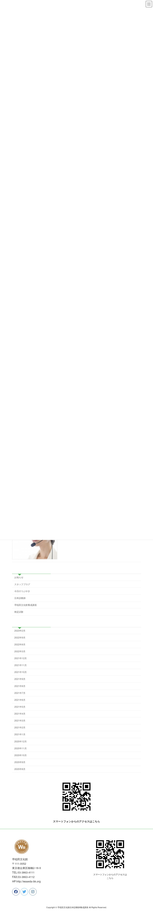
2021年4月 (19, 713)
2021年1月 (19, 734)
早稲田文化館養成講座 (25, 604)
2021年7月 (19, 692)
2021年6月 (19, 699)
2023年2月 (19, 630)
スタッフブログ (22, 584)
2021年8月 (19, 686)
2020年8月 (19, 769)
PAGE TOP (146, 882)
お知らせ (18, 577)
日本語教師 (20, 597)
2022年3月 (19, 651)
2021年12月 (20, 658)
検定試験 (18, 611)
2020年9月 (19, 762)
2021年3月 (19, 720)
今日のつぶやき (22, 591)
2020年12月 (20, 741)
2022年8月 (19, 644)
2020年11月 (20, 748)
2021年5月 (19, 706)
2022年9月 (19, 637)
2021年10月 (20, 672)
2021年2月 (19, 727)
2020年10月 (20, 755)
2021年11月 (20, 665)
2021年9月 (19, 679)
